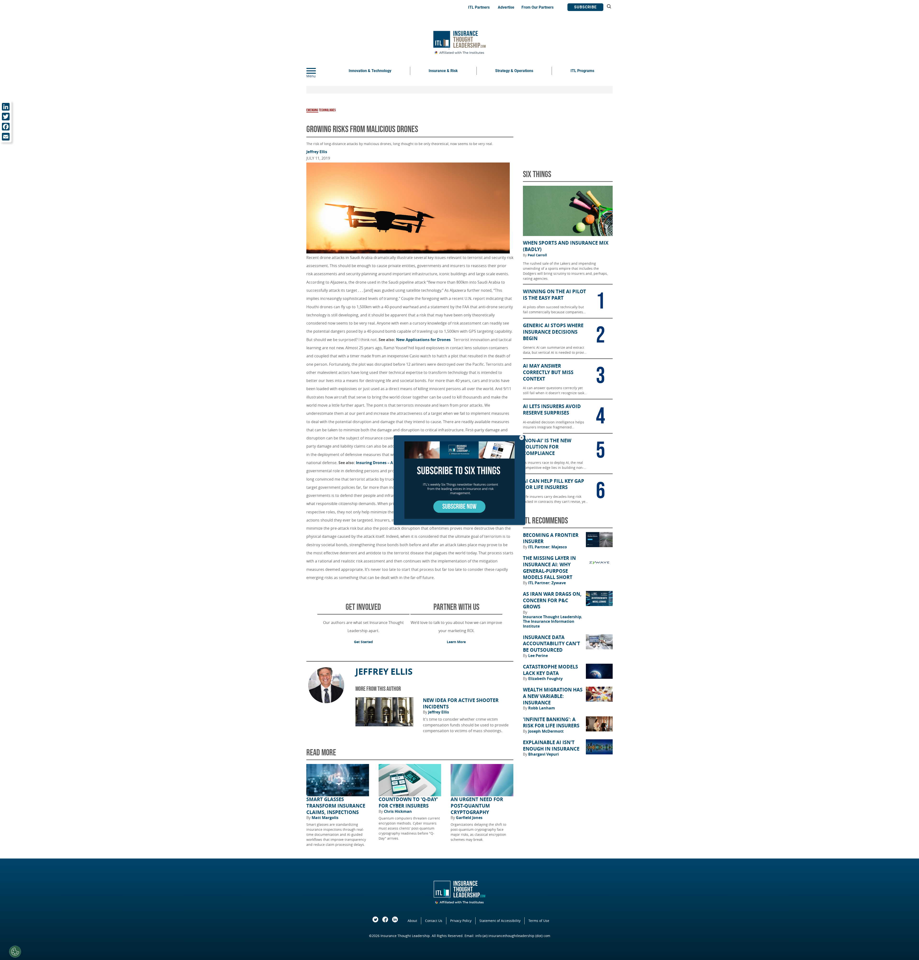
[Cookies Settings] (15, 952)
